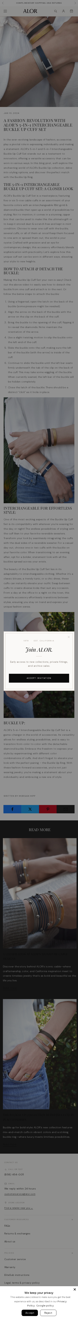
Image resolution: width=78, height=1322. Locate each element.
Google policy (45, 1305)
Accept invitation (39, 678)
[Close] (68, 637)
